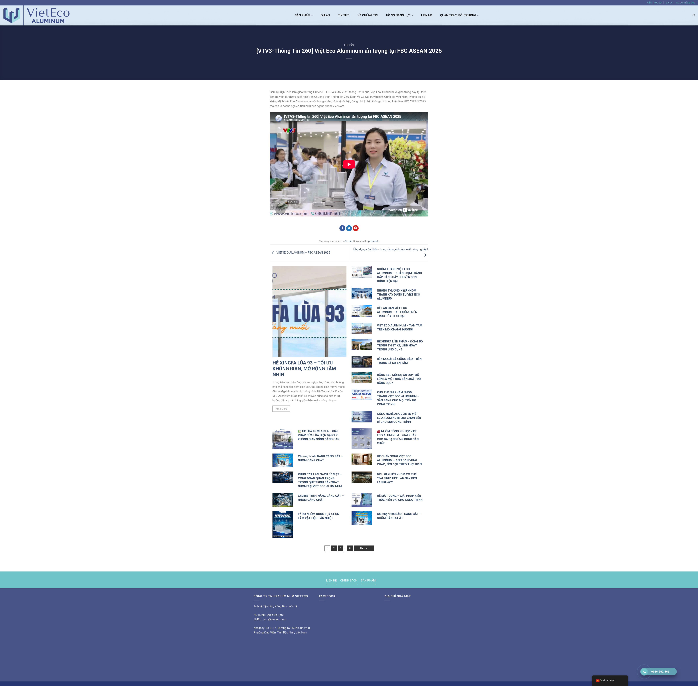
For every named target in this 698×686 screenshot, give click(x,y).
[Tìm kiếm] (694, 15)
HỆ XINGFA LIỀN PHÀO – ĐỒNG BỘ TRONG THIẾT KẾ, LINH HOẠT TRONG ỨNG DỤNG (400, 345)
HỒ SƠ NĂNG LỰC (398, 15)
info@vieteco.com (274, 619)
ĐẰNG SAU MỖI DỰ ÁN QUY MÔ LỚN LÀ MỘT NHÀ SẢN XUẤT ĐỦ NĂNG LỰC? (399, 379)
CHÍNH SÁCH (348, 580)
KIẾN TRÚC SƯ (654, 2)
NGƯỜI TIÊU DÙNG (685, 2)
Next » (363, 548)
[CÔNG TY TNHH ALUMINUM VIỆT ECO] (38, 15)
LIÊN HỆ (426, 15)
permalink (373, 241)
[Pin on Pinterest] (356, 228)
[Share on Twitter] (349, 228)
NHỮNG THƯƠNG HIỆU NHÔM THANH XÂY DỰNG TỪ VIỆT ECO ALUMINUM (398, 294)
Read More (281, 408)
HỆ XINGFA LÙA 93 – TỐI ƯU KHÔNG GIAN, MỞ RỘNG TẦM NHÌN (304, 368)
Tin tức (349, 44)
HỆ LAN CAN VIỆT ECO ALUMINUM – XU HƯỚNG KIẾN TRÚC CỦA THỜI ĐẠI (397, 312)
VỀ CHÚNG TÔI (368, 15)
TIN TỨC (344, 15)
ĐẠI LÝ (669, 2)
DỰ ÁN (325, 15)
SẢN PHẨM (302, 15)
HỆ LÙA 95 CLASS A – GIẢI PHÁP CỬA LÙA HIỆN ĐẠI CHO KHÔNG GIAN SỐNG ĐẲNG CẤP (318, 435)
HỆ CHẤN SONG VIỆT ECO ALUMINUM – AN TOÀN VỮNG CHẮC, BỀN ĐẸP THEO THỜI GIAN (399, 460)
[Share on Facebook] (342, 228)
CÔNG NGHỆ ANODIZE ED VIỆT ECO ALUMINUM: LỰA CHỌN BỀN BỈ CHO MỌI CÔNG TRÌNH (399, 418)
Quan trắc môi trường (458, 15)
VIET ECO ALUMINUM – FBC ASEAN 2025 (303, 252)
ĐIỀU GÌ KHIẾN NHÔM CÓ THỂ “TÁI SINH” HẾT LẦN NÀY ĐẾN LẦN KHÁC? (397, 478)
